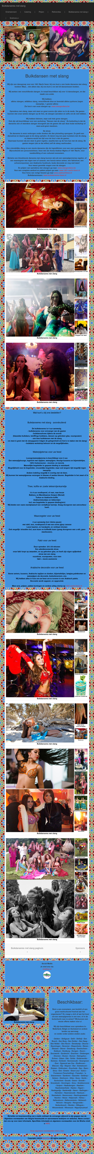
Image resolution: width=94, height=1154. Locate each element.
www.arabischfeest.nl (63, 172)
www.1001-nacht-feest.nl (69, 170)
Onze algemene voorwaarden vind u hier (47, 1131)
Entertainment (11, 12)
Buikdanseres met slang (13, 5)
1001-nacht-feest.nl (74, 586)
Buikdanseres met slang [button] (78, 12)
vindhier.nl (47, 969)
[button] (27, 949)
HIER (48, 1123)
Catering (27, 12)
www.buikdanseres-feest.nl (54, 175)
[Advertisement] (47, 1148)
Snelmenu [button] (14, 18)
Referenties (56, 12)
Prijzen (41, 12)
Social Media (47, 963)
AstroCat (46, 1138)
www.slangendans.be (61, 106)
